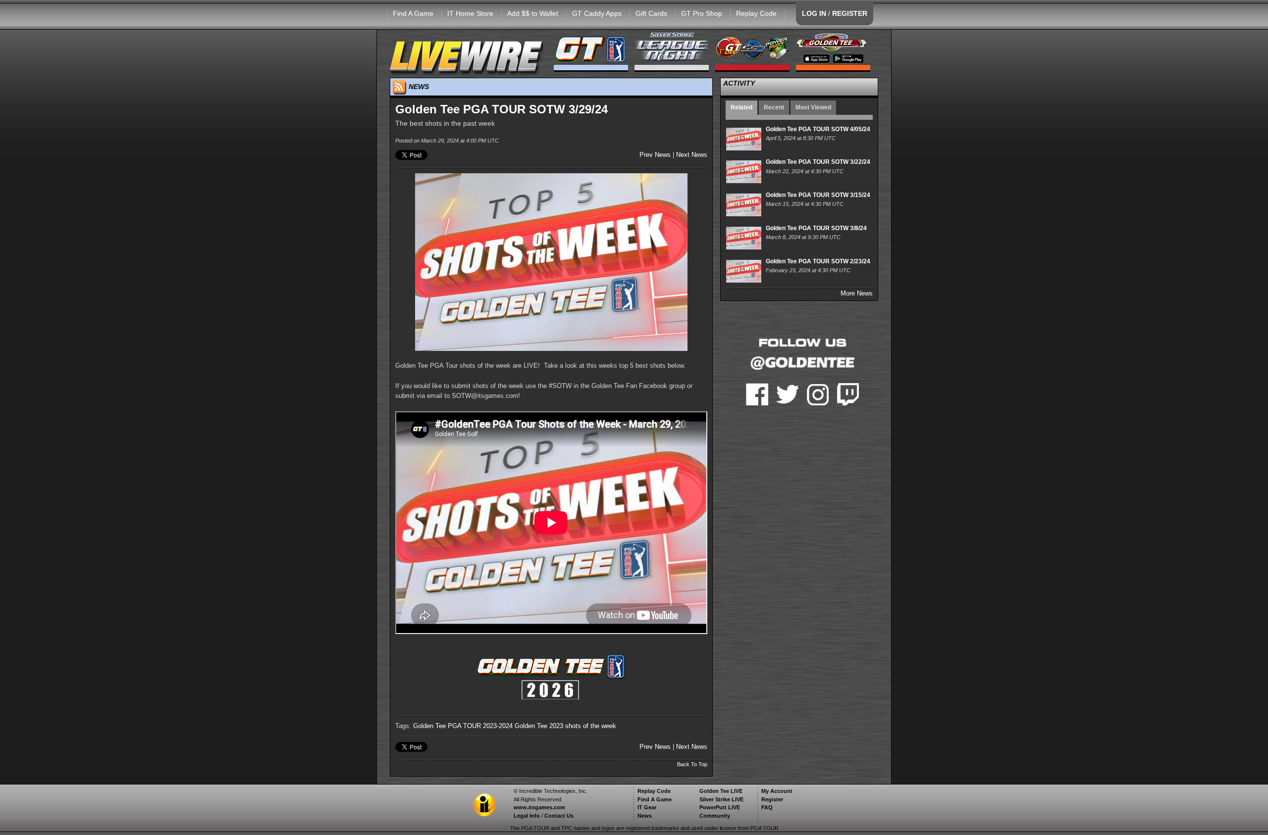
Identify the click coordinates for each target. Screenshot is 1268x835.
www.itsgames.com (539, 807)
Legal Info (527, 816)
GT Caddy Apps (597, 13)
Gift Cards (651, 13)
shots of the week (590, 726)
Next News (691, 154)
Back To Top (692, 764)
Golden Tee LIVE (720, 791)
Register (772, 799)
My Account (776, 791)
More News (857, 293)
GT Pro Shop (701, 13)
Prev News (655, 154)
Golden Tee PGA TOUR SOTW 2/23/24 (818, 261)
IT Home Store (470, 13)
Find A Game (413, 13)
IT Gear (646, 807)
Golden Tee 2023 (539, 726)
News (644, 816)
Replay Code (756, 13)
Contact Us (559, 816)
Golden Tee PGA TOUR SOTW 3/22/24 (818, 161)
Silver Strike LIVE (721, 799)
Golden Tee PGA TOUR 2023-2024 (463, 726)
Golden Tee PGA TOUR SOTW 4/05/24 (818, 129)
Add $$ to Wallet (532, 13)
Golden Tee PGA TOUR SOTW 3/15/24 (818, 195)
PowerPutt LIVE (719, 807)
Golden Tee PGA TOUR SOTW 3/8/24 (816, 228)
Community (714, 816)
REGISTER (849, 13)
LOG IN (814, 13)
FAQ (767, 807)
